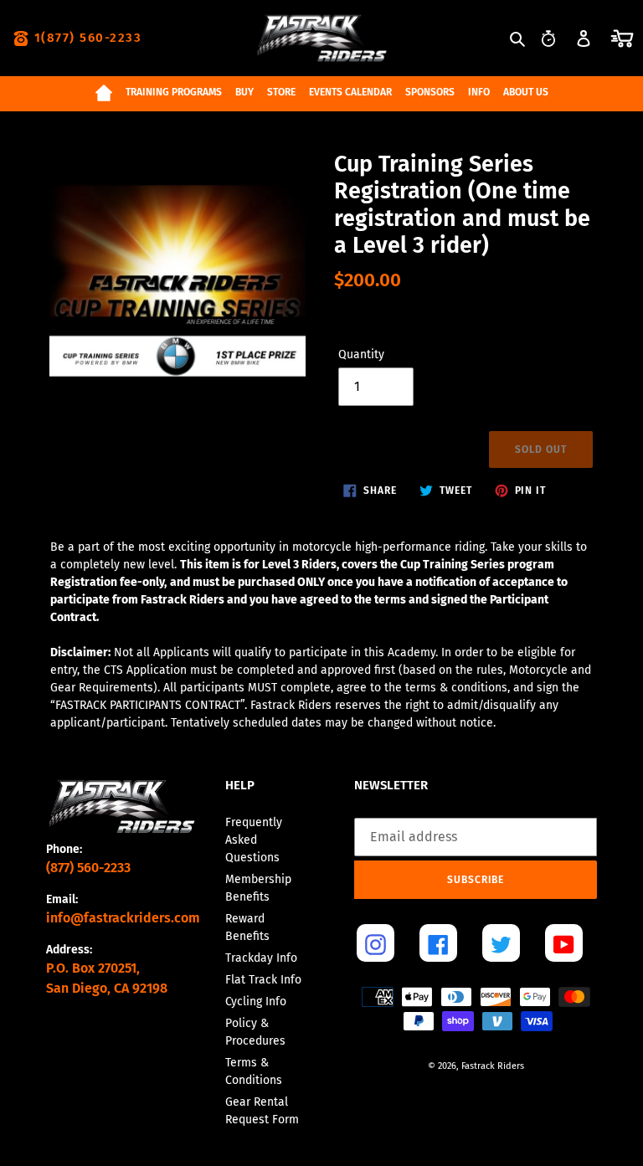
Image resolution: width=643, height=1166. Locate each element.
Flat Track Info (263, 980)
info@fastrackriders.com (123, 918)
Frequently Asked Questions (253, 840)
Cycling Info (255, 1001)
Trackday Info (261, 958)
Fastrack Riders (492, 1066)
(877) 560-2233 (88, 868)
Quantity (361, 354)
